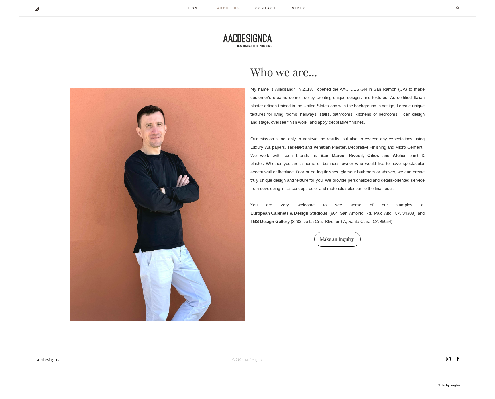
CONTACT (265, 8)
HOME (194, 8)
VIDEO (299, 8)
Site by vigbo (449, 385)
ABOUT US (228, 8)
